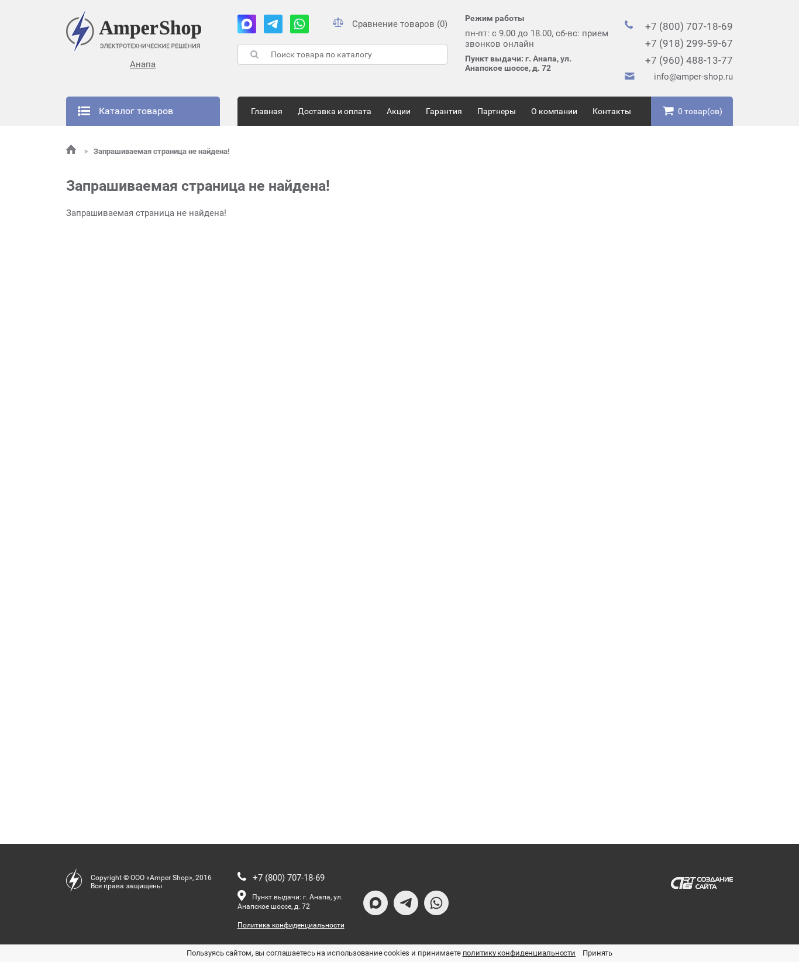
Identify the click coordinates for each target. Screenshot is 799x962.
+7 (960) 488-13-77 (689, 60)
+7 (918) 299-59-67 (689, 43)
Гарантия (444, 111)
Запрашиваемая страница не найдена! (162, 151)
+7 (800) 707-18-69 (689, 26)
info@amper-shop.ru (693, 76)
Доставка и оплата (334, 111)
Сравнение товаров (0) (399, 24)
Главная (267, 111)
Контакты (612, 111)
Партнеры (496, 111)
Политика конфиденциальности (291, 925)
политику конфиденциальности (519, 953)
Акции (399, 111)
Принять (597, 953)
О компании (554, 111)
